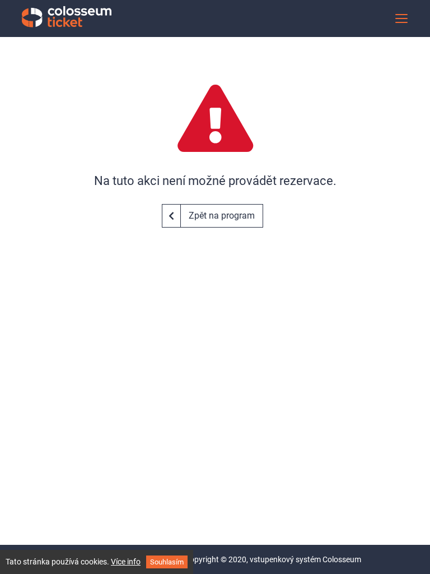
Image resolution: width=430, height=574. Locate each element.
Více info (126, 561)
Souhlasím (167, 562)
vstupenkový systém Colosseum (305, 559)
